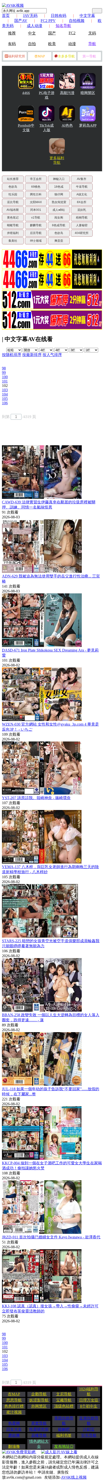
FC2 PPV (48, 21)
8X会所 (81, 202)
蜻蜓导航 (13, 225)
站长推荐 (13, 179)
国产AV (20, 21)
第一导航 (89, 56)
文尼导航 (64, 1394)
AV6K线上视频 (74, 1477)
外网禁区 (39, 1406)
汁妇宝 (89, 1429)
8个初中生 (88, 1406)
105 (5, 399)
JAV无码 (30, 16)
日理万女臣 (88, 1400)
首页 (6, 16)
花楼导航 (39, 1435)
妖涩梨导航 (39, 1400)
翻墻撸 (14, 1446)
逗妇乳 (81, 210)
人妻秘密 (82, 225)
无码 (92, 33)
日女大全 (14, 1429)
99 (4, 372)
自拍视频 (76, 21)
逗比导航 (13, 202)
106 (5, 403)
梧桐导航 (82, 217)
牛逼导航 (82, 186)
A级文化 (81, 194)
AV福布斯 (13, 210)
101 (5, 381)
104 (5, 394)
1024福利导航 (88, 1391)
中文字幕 (87, 16)
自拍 (32, 44)
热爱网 (14, 1423)
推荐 (12, 33)
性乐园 (12, 194)
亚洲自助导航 (88, 1420)
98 (4, 368)
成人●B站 (58, 210)
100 (5, 377)
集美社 (12, 240)
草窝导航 (39, 1423)
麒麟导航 (36, 225)
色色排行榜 (14, 1406)
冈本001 (35, 210)
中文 (32, 33)
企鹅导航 (39, 1394)
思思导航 (14, 1400)
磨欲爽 (14, 1435)
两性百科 (36, 194)
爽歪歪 (58, 240)
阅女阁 (58, 217)
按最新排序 (32, 355)
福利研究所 (16, 56)
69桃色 (35, 186)
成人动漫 (34, 26)
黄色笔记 (13, 217)
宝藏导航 (64, 1400)
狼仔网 (58, 194)
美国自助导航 (64, 1420)
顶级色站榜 (64, 1406)
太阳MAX (36, 202)
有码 (12, 44)
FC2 (72, 33)
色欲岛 (12, 186)
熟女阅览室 (59, 202)
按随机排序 (11, 355)
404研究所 (82, 233)
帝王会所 (36, 179)
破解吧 (64, 1429)
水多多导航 (66, 56)
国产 (52, 33)
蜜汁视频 (14, 1412)
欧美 (52, 44)
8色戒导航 (58, 225)
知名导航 (63, 26)
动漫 (72, 44)
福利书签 (64, 1435)
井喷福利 (13, 233)
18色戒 (58, 186)
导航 (92, 44)
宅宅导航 (89, 1435)
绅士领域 (36, 240)
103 (5, 390)
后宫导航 (36, 233)
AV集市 (81, 179)
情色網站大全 (39, 1443)
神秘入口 (59, 179)
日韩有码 (58, 16)
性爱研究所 (39, 1429)
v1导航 (35, 217)
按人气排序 (52, 355)
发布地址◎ (64, 1446)
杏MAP (39, 56)
